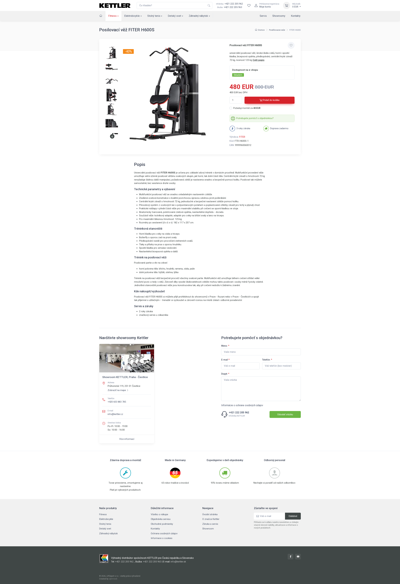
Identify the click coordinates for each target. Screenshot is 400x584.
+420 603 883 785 (117, 401)
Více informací (126, 439)
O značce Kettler (210, 519)
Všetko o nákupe (159, 514)
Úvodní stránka (210, 514)
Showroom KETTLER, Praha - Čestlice (125, 377)
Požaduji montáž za (246, 108)
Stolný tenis (153, 15)
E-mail (225, 359)
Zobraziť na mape (117, 390)
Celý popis (258, 60)
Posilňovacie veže (277, 30)
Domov (261, 30)
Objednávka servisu (160, 519)
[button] (112, 136)
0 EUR (296, 5)
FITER (242, 136)
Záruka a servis (210, 524)
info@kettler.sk (178, 561)
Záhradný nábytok (198, 15)
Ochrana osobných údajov (164, 533)
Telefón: (267, 359)
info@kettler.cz (115, 414)
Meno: (225, 346)
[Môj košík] (286, 5)
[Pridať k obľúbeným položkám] (291, 45)
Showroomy (278, 15)
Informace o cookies (161, 538)
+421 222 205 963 (233, 7)
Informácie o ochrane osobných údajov (242, 405)
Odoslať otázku (285, 414)
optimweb (113, 579)
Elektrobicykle (132, 15)
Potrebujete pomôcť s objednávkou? (255, 118)
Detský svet (174, 15)
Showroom (208, 528)
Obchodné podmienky (162, 524)
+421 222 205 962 (229, 3)
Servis (263, 15)
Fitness (112, 15)
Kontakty (295, 15)
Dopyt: (225, 374)
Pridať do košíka (271, 100)
